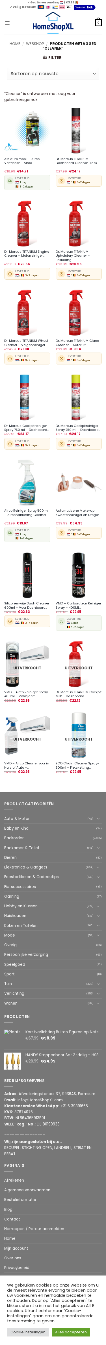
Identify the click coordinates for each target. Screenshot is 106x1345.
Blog (8, 1209)
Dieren (10, 857)
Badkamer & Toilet (22, 848)
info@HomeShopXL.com (40, 1100)
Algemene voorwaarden (27, 1190)
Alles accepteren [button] (71, 1332)
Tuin (8, 983)
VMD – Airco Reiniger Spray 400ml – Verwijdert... (26, 694)
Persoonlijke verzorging (26, 954)
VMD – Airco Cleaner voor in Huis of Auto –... (26, 765)
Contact (12, 1219)
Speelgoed (14, 964)
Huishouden (15, 915)
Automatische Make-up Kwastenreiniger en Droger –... (77, 515)
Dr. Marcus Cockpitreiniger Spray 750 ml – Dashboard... (26, 428)
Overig (10, 945)
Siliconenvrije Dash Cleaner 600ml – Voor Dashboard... (26, 605)
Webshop (35, 44)
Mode (9, 935)
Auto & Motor (17, 818)
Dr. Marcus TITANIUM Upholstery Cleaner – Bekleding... (73, 256)
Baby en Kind (16, 828)
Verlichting (14, 993)
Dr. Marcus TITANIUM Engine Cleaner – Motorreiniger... (26, 254)
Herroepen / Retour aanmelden (34, 1229)
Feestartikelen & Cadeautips (31, 877)
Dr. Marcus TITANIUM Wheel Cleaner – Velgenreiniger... (26, 343)
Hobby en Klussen (21, 906)
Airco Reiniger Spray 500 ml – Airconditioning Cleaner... (26, 513)
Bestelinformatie (20, 1199)
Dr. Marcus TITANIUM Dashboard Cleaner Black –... (76, 163)
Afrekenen (14, 1180)
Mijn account (16, 1248)
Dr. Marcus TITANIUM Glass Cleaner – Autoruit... (77, 343)
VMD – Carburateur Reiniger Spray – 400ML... (78, 605)
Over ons (12, 1258)
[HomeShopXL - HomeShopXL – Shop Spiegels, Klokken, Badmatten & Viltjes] (53, 23)
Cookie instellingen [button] (28, 1332)
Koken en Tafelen (21, 925)
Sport (9, 974)
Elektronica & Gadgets (25, 867)
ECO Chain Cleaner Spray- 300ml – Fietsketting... (77, 765)
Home (15, 44)
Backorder (14, 838)
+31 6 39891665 (74, 1106)
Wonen (11, 1003)
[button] (7, 22)
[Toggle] (98, 819)
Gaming (11, 896)
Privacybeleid (16, 1267)
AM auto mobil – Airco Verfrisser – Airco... (22, 161)
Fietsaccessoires (20, 886)
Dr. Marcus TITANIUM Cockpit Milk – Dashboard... (78, 694)
